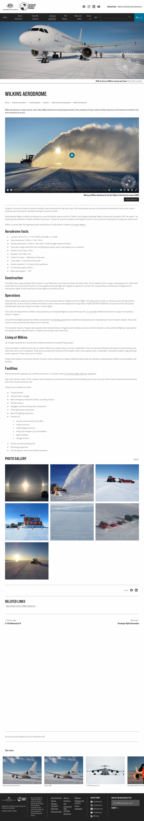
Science (53, 801)
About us (66, 798)
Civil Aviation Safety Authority (75, 374)
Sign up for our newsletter (121, 798)
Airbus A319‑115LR (97, 301)
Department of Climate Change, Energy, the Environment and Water (14, 807)
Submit (114, 808)
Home (5, 17)
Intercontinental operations (61, 102)
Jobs (95, 17)
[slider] (56, 190)
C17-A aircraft (90, 311)
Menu (138, 17)
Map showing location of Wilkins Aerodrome (20, 606)
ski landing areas (58, 320)
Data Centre (67, 814)
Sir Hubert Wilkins (78, 224)
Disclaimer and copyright (79, 802)
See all (136, 459)
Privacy (77, 806)
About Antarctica (56, 798)
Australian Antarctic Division (9, 811)
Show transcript (131, 199)
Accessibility (78, 809)
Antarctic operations (19, 102)
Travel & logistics (34, 102)
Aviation (46, 102)
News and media (56, 811)
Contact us (67, 801)
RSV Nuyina (54, 809)
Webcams (78, 798)
